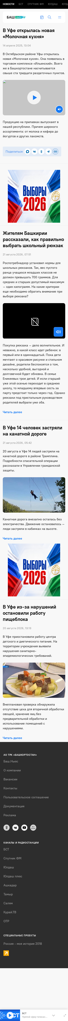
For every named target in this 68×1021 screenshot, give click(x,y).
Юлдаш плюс (12, 876)
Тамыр (8, 894)
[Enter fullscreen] (65, 1015)
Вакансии (10, 779)
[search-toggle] (49, 17)
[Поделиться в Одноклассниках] (41, 151)
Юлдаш (53, 4)
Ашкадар (10, 885)
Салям (8, 903)
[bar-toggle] (59, 17)
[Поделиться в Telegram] (48, 151)
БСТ (21, 4)
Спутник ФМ (36, 4)
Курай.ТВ (9, 912)
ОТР (6, 921)
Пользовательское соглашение (26, 797)
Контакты (10, 788)
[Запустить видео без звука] (59, 109)
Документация (13, 806)
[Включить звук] (58, 332)
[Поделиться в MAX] (27, 151)
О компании (12, 770)
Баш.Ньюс (10, 761)
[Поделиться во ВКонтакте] (34, 151)
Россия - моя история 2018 (22, 944)
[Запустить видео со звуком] (34, 98)
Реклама (9, 815)
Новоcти (8, 4)
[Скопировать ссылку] (55, 151)
